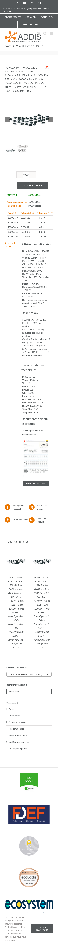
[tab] (11, 245)
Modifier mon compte (18, 735)
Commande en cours (17, 722)
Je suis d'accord (42, 928)
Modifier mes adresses (18, 742)
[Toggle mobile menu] (51, 33)
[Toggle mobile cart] (38, 33)
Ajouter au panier (33, 185)
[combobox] (29, 674)
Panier (11, 709)
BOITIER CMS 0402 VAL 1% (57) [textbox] (28, 674)
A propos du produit (10, 245)
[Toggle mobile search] (45, 33)
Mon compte (14, 715)
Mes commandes (16, 728)
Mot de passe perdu (17, 748)
